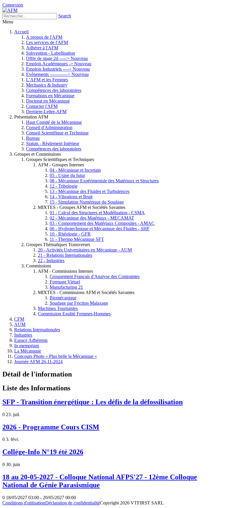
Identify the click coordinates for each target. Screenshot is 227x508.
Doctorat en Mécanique (48, 100)
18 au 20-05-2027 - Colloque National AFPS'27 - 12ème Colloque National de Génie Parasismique (99, 481)
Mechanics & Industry (46, 84)
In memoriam (26, 345)
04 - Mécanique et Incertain (75, 170)
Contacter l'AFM (42, 106)
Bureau (33, 138)
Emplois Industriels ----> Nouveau (58, 69)
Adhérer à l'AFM (42, 47)
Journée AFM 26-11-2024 (38, 361)
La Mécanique (27, 350)
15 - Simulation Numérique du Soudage (87, 202)
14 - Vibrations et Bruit (71, 196)
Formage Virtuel (65, 281)
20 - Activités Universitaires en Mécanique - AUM (85, 249)
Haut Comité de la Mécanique (54, 122)
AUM (19, 324)
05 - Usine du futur (67, 175)
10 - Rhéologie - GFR (70, 233)
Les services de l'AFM (47, 42)
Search (64, 15)
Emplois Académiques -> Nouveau (58, 63)
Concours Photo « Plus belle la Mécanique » (55, 356)
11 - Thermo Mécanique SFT (77, 239)
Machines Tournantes (58, 308)
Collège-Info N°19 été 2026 (42, 452)
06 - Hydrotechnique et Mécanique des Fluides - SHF (100, 228)
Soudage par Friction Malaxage (79, 303)
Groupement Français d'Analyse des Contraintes (95, 276)
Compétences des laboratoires (53, 90)
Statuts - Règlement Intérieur (52, 143)
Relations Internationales (37, 329)
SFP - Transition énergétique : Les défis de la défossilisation (92, 402)
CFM (19, 319)
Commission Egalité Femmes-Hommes (74, 313)
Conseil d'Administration (49, 127)
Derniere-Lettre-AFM (46, 111)
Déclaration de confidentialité (72, 502)
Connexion (12, 4)
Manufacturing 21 (66, 287)
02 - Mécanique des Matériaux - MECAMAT (92, 217)
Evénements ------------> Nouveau (57, 74)
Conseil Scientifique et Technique (57, 132)
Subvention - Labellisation (50, 53)
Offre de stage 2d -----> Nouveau (57, 58)
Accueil (21, 31)
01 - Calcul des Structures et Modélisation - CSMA (97, 212)
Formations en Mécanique (50, 95)
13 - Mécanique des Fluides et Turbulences (89, 191)
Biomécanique (63, 297)
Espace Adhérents (31, 340)
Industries (23, 334)
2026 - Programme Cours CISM (50, 427)
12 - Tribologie (63, 186)
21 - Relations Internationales (65, 255)
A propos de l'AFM (44, 37)
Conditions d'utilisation (23, 502)
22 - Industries (51, 260)
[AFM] (9, 10)
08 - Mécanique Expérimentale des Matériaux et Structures (104, 180)
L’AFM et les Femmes (47, 79)
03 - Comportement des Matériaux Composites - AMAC (102, 223)
